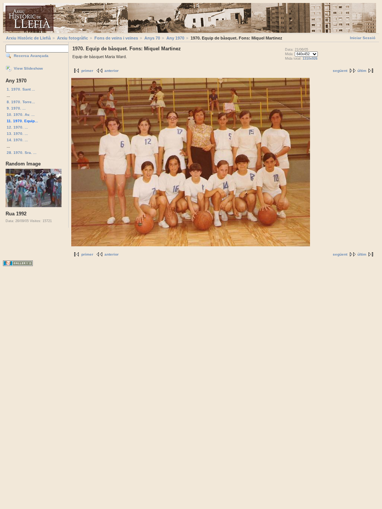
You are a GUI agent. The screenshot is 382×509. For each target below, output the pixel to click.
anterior (111, 71)
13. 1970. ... (17, 134)
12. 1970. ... (17, 127)
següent (340, 71)
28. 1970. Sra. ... (22, 153)
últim (361, 71)
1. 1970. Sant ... (21, 89)
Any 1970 (175, 38)
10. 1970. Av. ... (21, 115)
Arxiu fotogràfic (72, 38)
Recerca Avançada (31, 56)
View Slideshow (28, 68)
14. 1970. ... (17, 140)
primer (87, 71)
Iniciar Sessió (362, 38)
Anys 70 (152, 38)
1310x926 (310, 58)
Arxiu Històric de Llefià (28, 38)
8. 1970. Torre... (21, 102)
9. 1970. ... (16, 108)
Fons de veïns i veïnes (116, 38)
